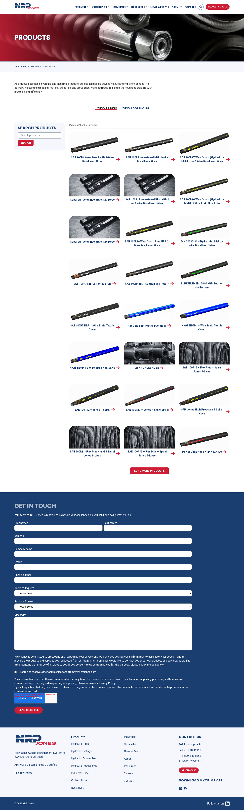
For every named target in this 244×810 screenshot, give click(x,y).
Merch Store (188, 770)
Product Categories (134, 107)
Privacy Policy (23, 772)
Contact (129, 780)
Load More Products (149, 470)
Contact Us (190, 737)
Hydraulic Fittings (81, 751)
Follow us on (215, 803)
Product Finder (106, 107)
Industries (130, 736)
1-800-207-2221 (191, 761)
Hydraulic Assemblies (83, 758)
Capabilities (130, 744)
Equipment (77, 787)
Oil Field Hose (79, 780)
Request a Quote (217, 7)
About (127, 758)
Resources (130, 766)
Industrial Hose (80, 773)
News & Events (159, 6)
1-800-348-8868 (191, 755)
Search (25, 142)
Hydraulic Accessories (84, 765)
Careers (190, 6)
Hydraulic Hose (80, 743)
